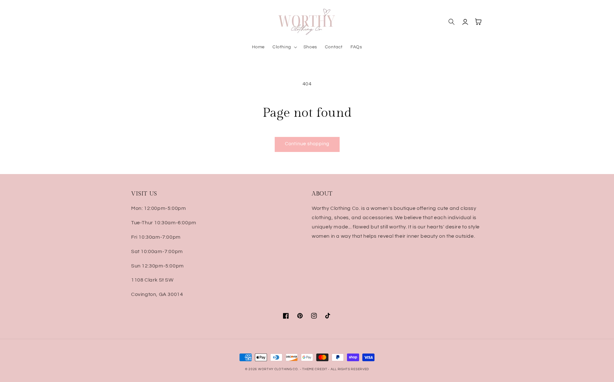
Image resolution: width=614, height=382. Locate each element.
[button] (284, 47)
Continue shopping (307, 143)
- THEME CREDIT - (315, 369)
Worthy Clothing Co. (278, 369)
